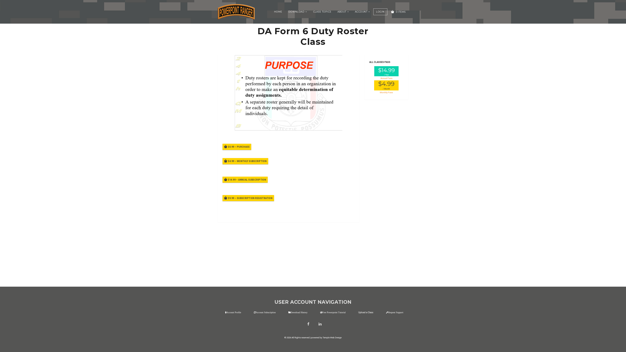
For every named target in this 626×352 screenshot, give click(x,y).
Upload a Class (365, 312)
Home (278, 11)
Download (296, 11)
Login (380, 11)
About (341, 11)
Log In (247, 215)
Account (361, 11)
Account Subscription (266, 312)
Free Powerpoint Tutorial (334, 312)
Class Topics (322, 11)
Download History (299, 312)
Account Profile (233, 312)
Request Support (395, 312)
